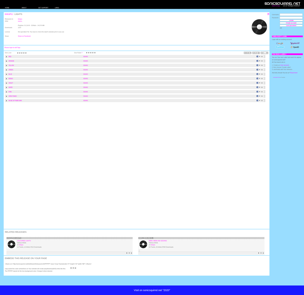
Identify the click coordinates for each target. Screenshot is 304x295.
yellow (11, 65)
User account (284, 65)
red (10, 56)
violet (11, 83)
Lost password (291, 25)
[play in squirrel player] (11, 244)
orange (11, 61)
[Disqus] (135, 134)
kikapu (9, 14)
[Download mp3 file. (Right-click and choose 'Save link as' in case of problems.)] (260, 56)
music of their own (15, 100)
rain (10, 92)
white (10, 87)
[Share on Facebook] (257, 56)
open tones (13, 96)
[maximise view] (268, 14)
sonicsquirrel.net (276, 77)
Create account (291, 23)
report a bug (276, 6)
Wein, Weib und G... (146, 238)
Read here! (293, 73)
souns (20, 21)
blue (10, 74)
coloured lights (14, 238)
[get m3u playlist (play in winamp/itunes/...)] (256, 53)
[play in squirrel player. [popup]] (264, 53)
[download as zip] (247, 53)
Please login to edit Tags (12, 47)
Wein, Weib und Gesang (158, 241)
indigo (11, 78)
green (11, 70)
